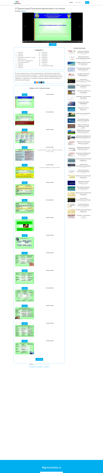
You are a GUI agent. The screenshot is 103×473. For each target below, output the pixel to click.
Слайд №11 (44, 55)
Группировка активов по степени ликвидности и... (26, 58)
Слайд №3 (20, 55)
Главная (71, 2)
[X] (41, 82)
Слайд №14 (44, 60)
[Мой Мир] (39, 82)
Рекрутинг (23, 11)
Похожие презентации (47, 65)
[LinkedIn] (43, 82)
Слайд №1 (20, 52)
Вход (87, 2)
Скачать (53, 44)
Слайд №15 (44, 62)
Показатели (33, 366)
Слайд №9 (44, 52)
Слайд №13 (44, 59)
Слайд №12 (44, 57)
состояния (46, 366)
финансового (40, 366)
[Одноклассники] (37, 82)
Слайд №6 (20, 64)
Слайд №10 (44, 54)
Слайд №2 (20, 54)
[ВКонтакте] (35, 82)
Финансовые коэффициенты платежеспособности (25, 61)
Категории (77, 2)
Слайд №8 (20, 67)
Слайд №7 (20, 65)
